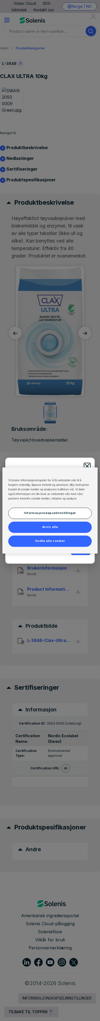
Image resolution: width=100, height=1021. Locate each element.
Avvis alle (50, 527)
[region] (49, 510)
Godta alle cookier (50, 541)
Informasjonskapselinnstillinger (50, 513)
